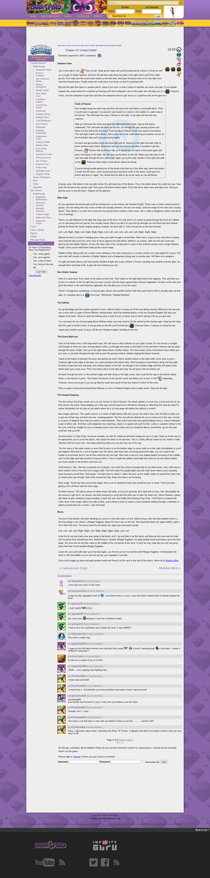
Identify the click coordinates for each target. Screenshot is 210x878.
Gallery (33, 236)
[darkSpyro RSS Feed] (62, 862)
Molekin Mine (42, 145)
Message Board (37, 240)
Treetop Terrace (43, 114)
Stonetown (41, 111)
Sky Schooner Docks (42, 80)
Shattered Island (43, 69)
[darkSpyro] (50, 845)
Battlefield (40, 127)
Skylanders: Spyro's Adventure (41, 58)
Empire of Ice (42, 164)
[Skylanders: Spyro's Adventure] (135, 23)
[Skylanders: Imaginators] (172, 23)
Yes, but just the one (43, 264)
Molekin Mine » (169, 568)
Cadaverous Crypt (41, 137)
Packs (33, 226)
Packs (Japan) (37, 230)
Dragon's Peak (43, 174)
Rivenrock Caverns (40, 204)
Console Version (38, 63)
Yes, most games (41, 257)
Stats (35, 184)
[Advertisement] (105, 35)
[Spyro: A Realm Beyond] (180, 23)
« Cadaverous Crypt (73, 568)
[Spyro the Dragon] (37, 23)
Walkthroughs (50, 16)
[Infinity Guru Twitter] (93, 862)
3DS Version (36, 190)
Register (125, 7)
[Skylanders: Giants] (143, 23)
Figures (33, 233)
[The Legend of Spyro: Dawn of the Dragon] (128, 23)
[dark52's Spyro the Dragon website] (66, 7)
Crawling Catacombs (41, 131)
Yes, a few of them (42, 261)
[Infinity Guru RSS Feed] (116, 862)
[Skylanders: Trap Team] (157, 23)
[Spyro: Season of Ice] (60, 23)
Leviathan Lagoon (40, 100)
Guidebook (82, 16)
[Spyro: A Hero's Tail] (98, 23)
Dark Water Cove (41, 94)
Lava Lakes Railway (41, 149)
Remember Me (119, 16)
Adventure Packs (40, 222)
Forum (98, 16)
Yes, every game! (41, 254)
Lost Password (151, 7)
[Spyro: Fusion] (90, 23)
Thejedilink (77, 581)
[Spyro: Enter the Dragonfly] (75, 23)
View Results (35, 275)
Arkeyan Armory (43, 157)
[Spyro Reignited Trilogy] (30, 23)
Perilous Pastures (40, 74)
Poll (41, 243)
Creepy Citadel (43, 142)
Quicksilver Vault (44, 154)
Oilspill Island (42, 90)
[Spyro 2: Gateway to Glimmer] (45, 23)
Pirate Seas (41, 167)
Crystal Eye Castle (41, 106)
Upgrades (37, 187)
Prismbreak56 (78, 676)
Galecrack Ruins (44, 217)
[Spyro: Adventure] (83, 23)
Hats (35, 180)
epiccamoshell (78, 696)
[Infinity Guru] (105, 845)
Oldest (129, 740)
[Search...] (180, 3)
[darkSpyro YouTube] (45, 862)
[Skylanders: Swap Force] (150, 23)
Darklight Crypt (43, 171)
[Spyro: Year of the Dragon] (52, 23)
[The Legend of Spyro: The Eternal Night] (120, 23)
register (76, 756)
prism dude (77, 656)
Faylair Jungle (42, 214)
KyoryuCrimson (79, 591)
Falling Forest (42, 117)
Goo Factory (42, 124)
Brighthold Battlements (41, 198)
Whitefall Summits (40, 209)
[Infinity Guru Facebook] (105, 862)
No (34, 267)
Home (33, 16)
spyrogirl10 (77, 603)
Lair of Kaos (41, 161)
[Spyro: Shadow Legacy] (105, 23)
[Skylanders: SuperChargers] (165, 23)
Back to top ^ (202, 830)
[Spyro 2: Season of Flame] (68, 23)
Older (122, 740)
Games (68, 16)
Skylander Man (78, 634)
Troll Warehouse (43, 120)
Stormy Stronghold (41, 85)
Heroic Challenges (41, 177)
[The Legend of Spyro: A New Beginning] (113, 23)
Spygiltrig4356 (78, 643)
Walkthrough (39, 66)
